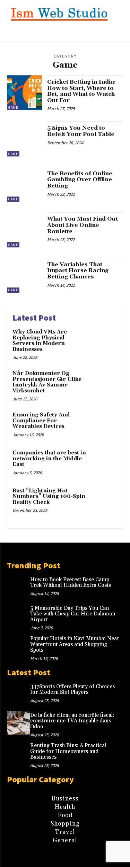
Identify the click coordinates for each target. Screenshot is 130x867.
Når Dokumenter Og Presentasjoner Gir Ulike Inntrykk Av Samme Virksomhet (46, 382)
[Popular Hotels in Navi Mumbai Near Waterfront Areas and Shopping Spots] (18, 646)
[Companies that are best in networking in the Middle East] (104, 462)
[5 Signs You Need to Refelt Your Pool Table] (24, 138)
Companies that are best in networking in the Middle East (49, 459)
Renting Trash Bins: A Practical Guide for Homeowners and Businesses (68, 751)
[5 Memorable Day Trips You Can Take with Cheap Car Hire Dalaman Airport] (18, 616)
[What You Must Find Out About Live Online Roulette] (24, 229)
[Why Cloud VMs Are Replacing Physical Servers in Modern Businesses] (104, 341)
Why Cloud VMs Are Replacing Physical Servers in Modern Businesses (39, 341)
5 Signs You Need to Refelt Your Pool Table (80, 131)
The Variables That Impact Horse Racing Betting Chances (78, 270)
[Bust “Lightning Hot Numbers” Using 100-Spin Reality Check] (104, 500)
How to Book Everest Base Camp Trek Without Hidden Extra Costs (70, 582)
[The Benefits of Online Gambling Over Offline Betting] (24, 184)
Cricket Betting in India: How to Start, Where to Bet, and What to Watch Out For (81, 91)
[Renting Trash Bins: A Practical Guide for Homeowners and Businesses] (18, 753)
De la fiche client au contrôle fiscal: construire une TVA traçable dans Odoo (72, 721)
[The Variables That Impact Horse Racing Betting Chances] (24, 275)
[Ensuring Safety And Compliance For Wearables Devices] (104, 424)
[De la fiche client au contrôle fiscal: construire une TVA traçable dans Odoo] (18, 723)
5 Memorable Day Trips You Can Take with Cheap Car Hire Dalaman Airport (72, 614)
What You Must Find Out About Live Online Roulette (82, 225)
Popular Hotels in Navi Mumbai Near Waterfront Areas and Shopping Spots (74, 644)
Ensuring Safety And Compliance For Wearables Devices (41, 421)
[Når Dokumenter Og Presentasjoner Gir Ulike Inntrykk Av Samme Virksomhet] (104, 383)
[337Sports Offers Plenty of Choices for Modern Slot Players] (18, 694)
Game (13, 107)
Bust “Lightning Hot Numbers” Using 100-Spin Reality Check (48, 497)
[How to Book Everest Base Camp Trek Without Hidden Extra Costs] (18, 587)
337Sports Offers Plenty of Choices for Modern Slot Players (72, 689)
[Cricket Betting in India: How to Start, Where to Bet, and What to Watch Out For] (24, 92)
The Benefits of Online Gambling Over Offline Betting (79, 179)
